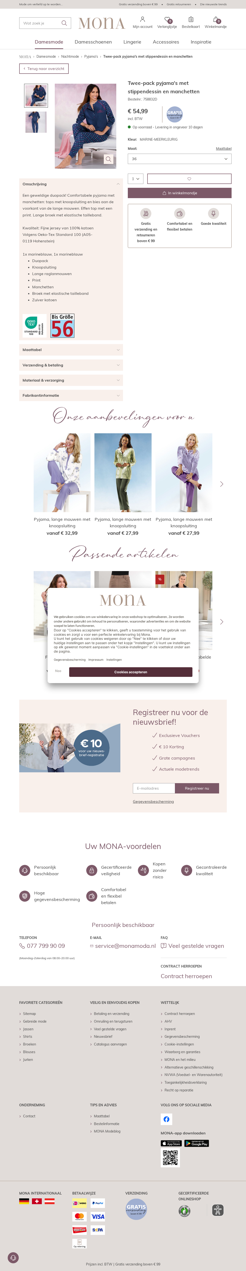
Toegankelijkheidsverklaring (186, 1082)
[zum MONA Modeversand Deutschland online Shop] (24, 1201)
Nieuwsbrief (103, 1036)
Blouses (29, 1052)
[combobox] (45, 23)
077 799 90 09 (46, 945)
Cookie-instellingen (179, 1044)
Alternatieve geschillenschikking (189, 1067)
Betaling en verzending (111, 1014)
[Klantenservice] (13, 1257)
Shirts (27, 1036)
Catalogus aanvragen (110, 1044)
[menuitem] (49, 43)
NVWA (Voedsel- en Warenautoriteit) (193, 1075)
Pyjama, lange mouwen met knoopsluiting (62, 522)
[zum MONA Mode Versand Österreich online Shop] (50, 1201)
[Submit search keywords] (64, 23)
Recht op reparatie (179, 1090)
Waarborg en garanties (182, 1052)
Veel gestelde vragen (196, 945)
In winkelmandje (182, 192)
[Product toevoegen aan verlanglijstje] (189, 179)
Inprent (170, 1029)
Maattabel (224, 148)
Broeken (29, 1044)
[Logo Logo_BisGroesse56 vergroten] (62, 326)
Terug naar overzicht (45, 68)
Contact (29, 1116)
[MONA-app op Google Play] (196, 1143)
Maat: (132, 148)
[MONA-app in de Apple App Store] (171, 1143)
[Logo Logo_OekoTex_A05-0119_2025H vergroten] (35, 326)
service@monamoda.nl (125, 945)
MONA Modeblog (107, 1131)
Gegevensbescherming (153, 801)
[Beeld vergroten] (108, 159)
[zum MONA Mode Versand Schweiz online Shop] (37, 1201)
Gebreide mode (35, 1021)
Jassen (28, 1029)
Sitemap (29, 1014)
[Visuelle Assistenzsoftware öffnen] (215, 1210)
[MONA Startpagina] (102, 23)
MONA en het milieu (180, 1059)
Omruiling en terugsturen (113, 1021)
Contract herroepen (186, 976)
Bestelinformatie (106, 1124)
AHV (168, 1021)
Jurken (28, 1059)
